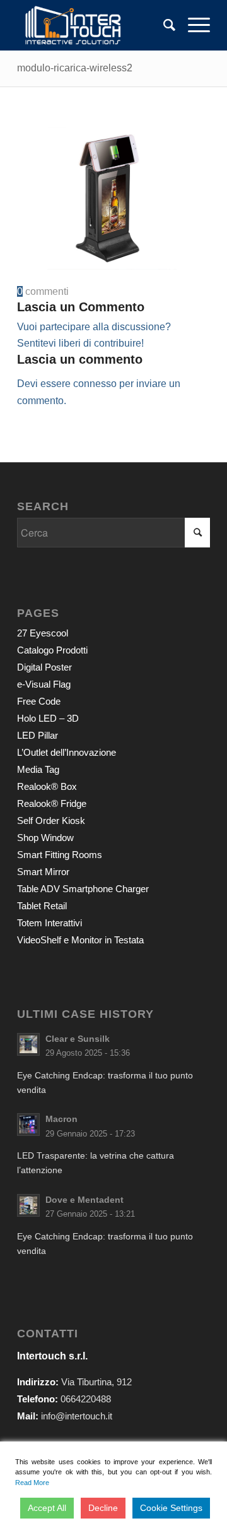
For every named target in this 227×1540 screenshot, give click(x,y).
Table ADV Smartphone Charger (83, 888)
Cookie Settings (171, 1508)
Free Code (39, 701)
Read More (32, 1482)
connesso (95, 383)
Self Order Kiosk (51, 820)
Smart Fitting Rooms (59, 854)
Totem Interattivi (49, 922)
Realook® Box (47, 786)
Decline (103, 1508)
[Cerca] (163, 25)
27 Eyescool (42, 633)
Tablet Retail (42, 905)
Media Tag (38, 769)
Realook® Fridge (51, 803)
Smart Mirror (43, 871)
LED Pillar (37, 735)
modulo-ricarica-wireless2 (74, 68)
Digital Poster (44, 667)
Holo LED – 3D (48, 718)
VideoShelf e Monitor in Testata (80, 939)
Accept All (47, 1508)
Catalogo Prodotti (52, 650)
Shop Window (45, 837)
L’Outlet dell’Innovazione (66, 752)
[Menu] (192, 25)
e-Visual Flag (44, 684)
